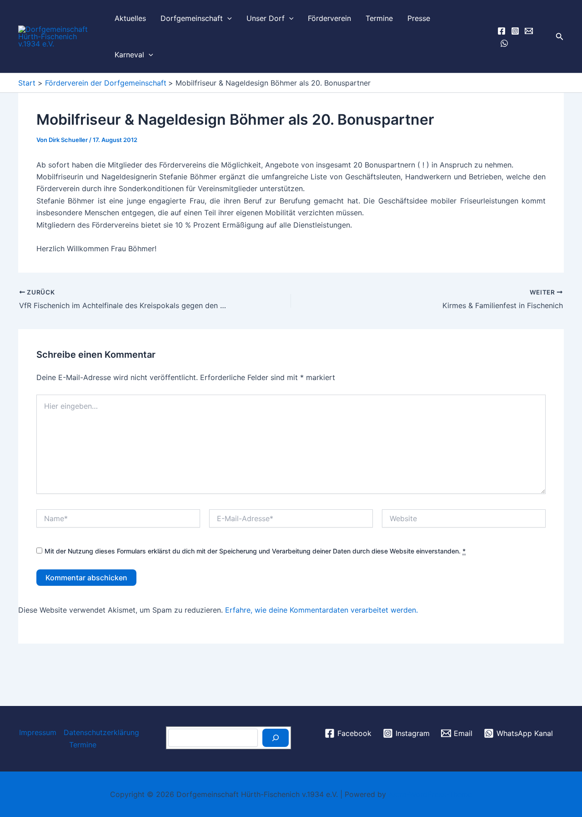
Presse (418, 18)
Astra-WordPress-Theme (430, 794)
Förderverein (329, 18)
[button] (227, 18)
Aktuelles (130, 18)
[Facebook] (501, 31)
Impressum (37, 732)
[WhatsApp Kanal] (504, 43)
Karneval (129, 54)
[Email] (529, 31)
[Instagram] (515, 31)
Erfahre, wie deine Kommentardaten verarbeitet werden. (321, 609)
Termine (379, 18)
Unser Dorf (265, 18)
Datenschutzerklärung (101, 732)
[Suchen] (275, 738)
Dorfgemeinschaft (192, 18)
